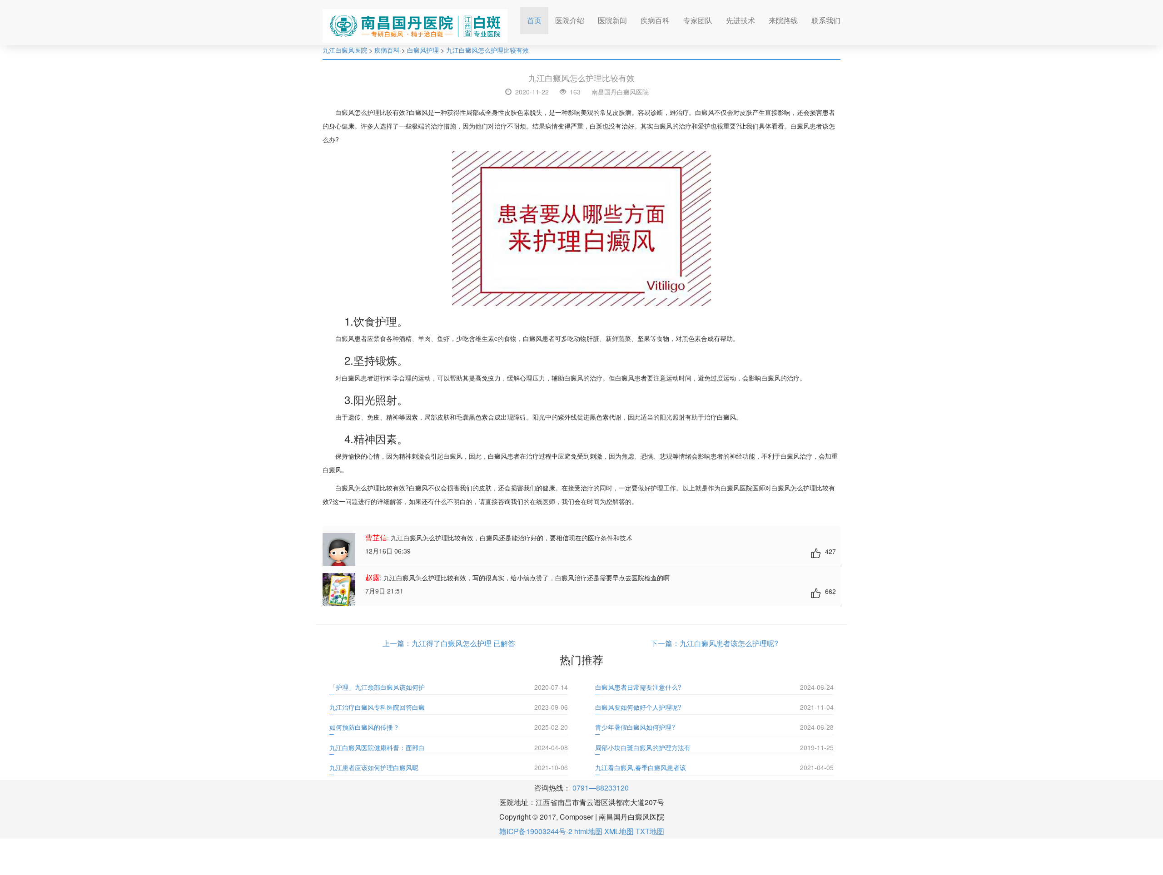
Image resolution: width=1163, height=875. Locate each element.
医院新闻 (612, 20)
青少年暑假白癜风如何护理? (635, 727)
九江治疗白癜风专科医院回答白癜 (377, 707)
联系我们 (825, 20)
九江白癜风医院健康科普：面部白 (377, 747)
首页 (537, 20)
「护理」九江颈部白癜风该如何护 (377, 687)
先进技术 (740, 20)
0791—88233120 (600, 787)
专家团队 (697, 20)
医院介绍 (569, 20)
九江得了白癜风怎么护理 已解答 (463, 643)
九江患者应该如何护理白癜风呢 (373, 767)
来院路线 (783, 20)
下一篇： (665, 643)
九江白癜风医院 (345, 49)
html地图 (588, 831)
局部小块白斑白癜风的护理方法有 (643, 747)
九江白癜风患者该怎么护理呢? (729, 643)
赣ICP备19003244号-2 (535, 831)
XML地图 (619, 831)
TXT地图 (650, 831)
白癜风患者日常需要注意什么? (638, 687)
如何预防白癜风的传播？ (364, 727)
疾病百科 (655, 20)
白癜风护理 (423, 49)
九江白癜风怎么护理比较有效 (487, 49)
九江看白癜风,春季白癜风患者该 (640, 767)
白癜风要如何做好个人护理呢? (638, 707)
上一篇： (397, 643)
